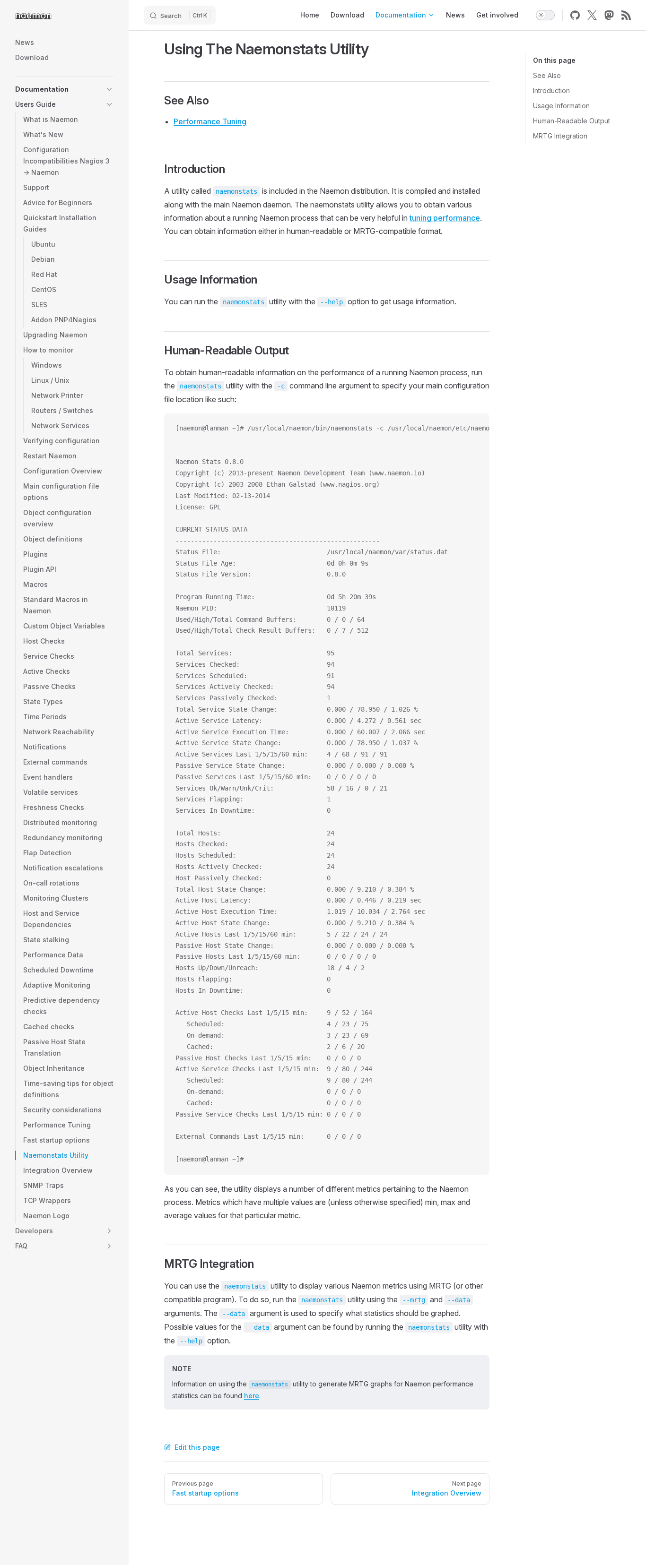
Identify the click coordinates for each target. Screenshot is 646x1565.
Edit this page (197, 1447)
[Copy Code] (474, 428)
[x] (592, 15)
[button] (109, 89)
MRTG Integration (560, 136)
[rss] (626, 15)
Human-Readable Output (571, 121)
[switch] (545, 15)
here (251, 1396)
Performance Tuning (210, 121)
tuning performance (445, 218)
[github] (575, 15)
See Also (547, 75)
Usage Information (561, 106)
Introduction (551, 90)
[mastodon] (609, 15)
